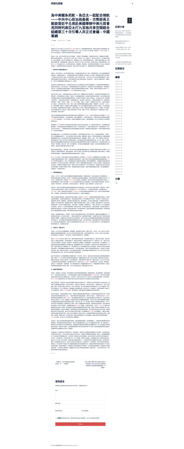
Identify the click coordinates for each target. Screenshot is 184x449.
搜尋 (116, 16)
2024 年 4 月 (118, 155)
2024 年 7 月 (118, 147)
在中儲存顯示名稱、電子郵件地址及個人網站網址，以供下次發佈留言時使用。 (78, 418)
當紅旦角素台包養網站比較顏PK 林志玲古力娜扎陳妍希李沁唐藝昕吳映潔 (123, 55)
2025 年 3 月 (118, 126)
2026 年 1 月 (118, 100)
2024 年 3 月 (118, 158)
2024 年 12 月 (119, 134)
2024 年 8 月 (118, 145)
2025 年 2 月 (118, 129)
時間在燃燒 (57, 3)
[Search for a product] (132, 3)
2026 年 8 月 (118, 81)
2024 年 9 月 (118, 142)
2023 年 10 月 (119, 169)
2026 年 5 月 (118, 89)
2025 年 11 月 (118, 105)
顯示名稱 (58, 403)
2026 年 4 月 (118, 92)
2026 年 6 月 (118, 86)
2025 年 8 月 (118, 113)
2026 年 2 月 (118, 97)
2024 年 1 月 (118, 163)
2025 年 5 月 (118, 121)
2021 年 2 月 (118, 174)
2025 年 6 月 (118, 118)
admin (54, 40)
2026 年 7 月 (118, 84)
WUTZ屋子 (73, 49)
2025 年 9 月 (118, 110)
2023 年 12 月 (119, 166)
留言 (57, 390)
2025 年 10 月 (119, 108)
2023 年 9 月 (118, 171)
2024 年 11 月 (118, 137)
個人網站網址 (85, 410)
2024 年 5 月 (118, 153)
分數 (116, 183)
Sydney (76, 445)
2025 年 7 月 (118, 116)
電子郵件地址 (59, 410)
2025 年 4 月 (118, 124)
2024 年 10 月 (119, 140)
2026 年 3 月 (118, 94)
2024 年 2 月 (118, 161)
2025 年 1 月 (118, 132)
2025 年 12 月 (119, 102)
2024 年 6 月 (118, 150)
